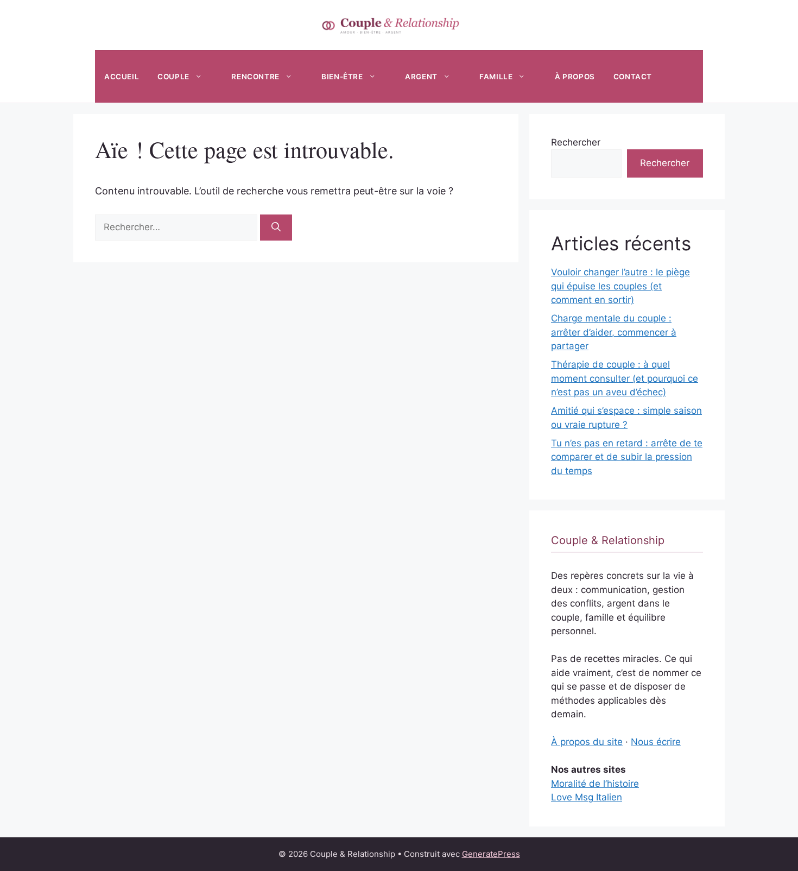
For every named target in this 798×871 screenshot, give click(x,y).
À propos (575, 76)
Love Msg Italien (586, 797)
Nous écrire (656, 741)
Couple (173, 76)
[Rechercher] (276, 227)
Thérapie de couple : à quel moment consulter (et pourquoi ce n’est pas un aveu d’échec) (624, 378)
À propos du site (587, 741)
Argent (421, 76)
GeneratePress (491, 854)
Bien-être (342, 76)
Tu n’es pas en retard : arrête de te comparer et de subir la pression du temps (626, 457)
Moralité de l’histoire (595, 783)
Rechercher (575, 142)
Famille (495, 76)
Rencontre (255, 76)
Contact (632, 76)
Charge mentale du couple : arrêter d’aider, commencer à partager (613, 332)
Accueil (121, 76)
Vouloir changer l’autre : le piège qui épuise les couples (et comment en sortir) (620, 286)
